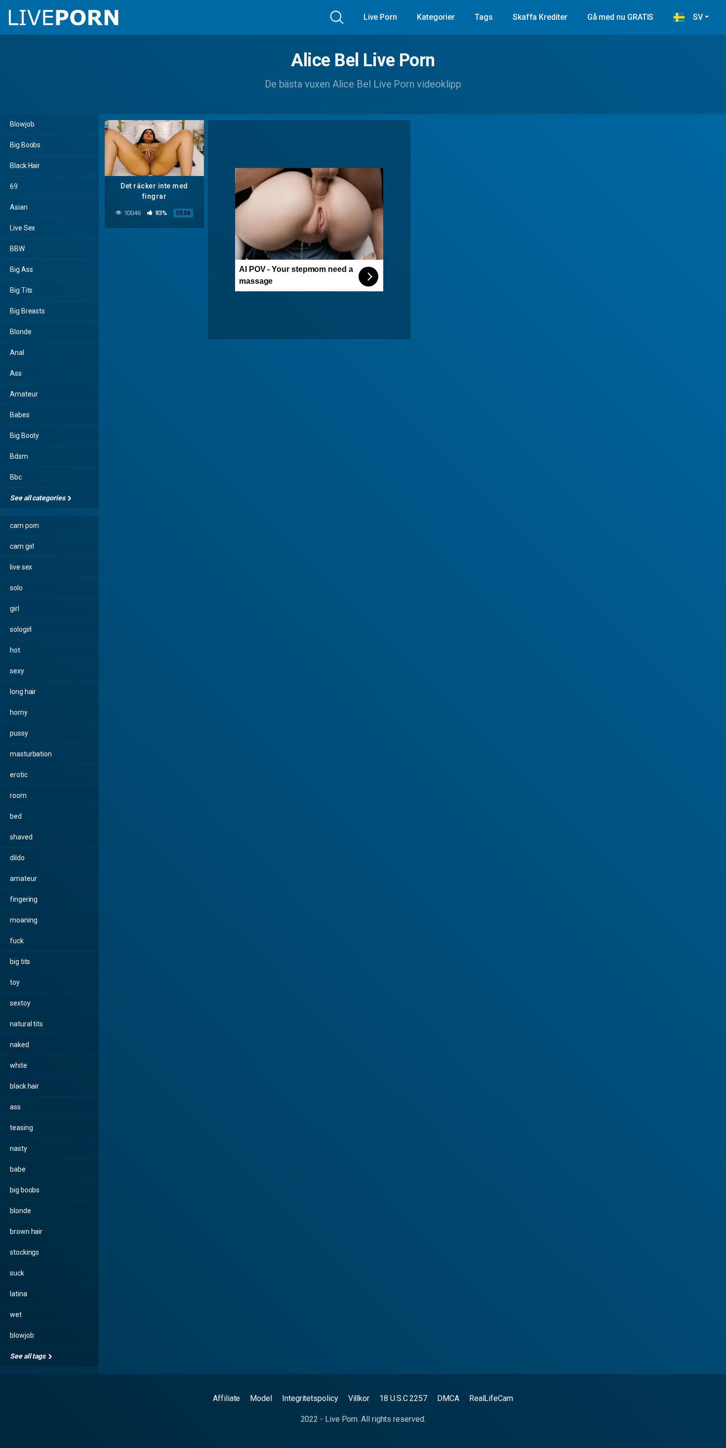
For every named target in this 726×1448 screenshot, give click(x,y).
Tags (484, 17)
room (18, 795)
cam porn (24, 525)
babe (18, 1169)
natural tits (26, 1024)
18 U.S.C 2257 (403, 1398)
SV (694, 17)
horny (19, 712)
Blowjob (22, 124)
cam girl (22, 546)
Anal (17, 352)
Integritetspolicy (310, 1398)
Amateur (24, 394)
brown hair (26, 1231)
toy (15, 982)
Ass (16, 373)
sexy (17, 671)
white (18, 1065)
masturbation (31, 754)
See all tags (28, 1356)
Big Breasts (27, 311)
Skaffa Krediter (540, 17)
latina (18, 1294)
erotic (19, 775)
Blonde (21, 332)
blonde (20, 1211)
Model (261, 1398)
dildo (17, 858)
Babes (20, 415)
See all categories (38, 498)
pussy (19, 733)
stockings (24, 1252)
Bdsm (19, 456)
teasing (21, 1128)
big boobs (25, 1190)
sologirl (21, 629)
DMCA (448, 1398)
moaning (23, 920)
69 (14, 186)
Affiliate (226, 1398)
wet (16, 1314)
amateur (23, 878)
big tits (20, 961)
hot (15, 650)
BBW (17, 249)
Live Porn (380, 17)
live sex (21, 567)
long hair (23, 692)
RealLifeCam (491, 1398)
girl (14, 609)
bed (16, 816)
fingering (24, 899)
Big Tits (21, 290)
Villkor (358, 1398)
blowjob (22, 1335)
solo (16, 588)
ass (15, 1107)
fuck (17, 941)
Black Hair (25, 166)
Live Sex (22, 228)
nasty (18, 1148)
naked (19, 1045)
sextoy (20, 1003)
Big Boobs (25, 145)
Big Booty (24, 435)
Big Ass (21, 269)
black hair (24, 1086)
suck (17, 1273)
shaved (21, 837)
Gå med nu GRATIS (620, 17)
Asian (19, 207)
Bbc (16, 477)
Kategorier (436, 17)
